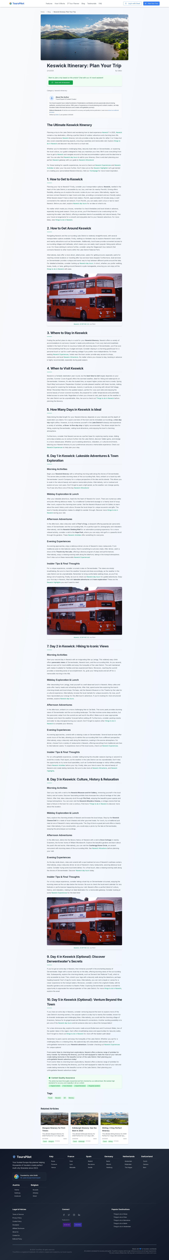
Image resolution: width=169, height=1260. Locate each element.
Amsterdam (128, 1161)
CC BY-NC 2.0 (84, 324)
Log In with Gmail (134, 3)
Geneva (145, 1164)
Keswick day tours (70, 157)
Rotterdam (128, 1164)
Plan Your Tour (153, 3)
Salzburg (17, 1193)
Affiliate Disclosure (18, 1228)
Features (49, 3)
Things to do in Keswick (105, 398)
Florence (54, 1164)
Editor (57, 114)
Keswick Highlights (100, 168)
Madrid (90, 1161)
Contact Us (16, 1235)
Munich (108, 1164)
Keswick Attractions (86, 160)
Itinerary (71, 1098)
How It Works (60, 3)
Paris (71, 1161)
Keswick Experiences (103, 165)
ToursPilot (24, 1157)
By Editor (118, 71)
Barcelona (91, 1164)
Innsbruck (17, 1196)
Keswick (105, 132)
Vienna (16, 1190)
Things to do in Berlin (120, 1223)
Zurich (145, 1161)
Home (42, 12)
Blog (83, 3)
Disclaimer (16, 1225)
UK (65, 1098)
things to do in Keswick (63, 220)
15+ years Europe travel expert (30, 1178)
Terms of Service (18, 1214)
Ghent (35, 1196)
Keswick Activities (74, 535)
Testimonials (91, 3)
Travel (50, 1098)
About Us (15, 1232)
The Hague (128, 1167)
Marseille (72, 1167)
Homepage (94, 171)
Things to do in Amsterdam (122, 1226)
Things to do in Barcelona (122, 1220)
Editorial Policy (17, 1239)
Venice (53, 1167)
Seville (90, 1167)
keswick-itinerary (61, 91)
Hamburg (109, 1167)
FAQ (100, 3)
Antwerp (35, 1193)
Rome (53, 1161)
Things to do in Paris (120, 1217)
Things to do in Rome (120, 1214)
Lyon (71, 1164)
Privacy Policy (17, 1218)
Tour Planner (74, 3)
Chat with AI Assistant (62, 82)
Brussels (35, 1190)
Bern (144, 1167)
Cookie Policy (17, 1221)
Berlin (108, 1161)
